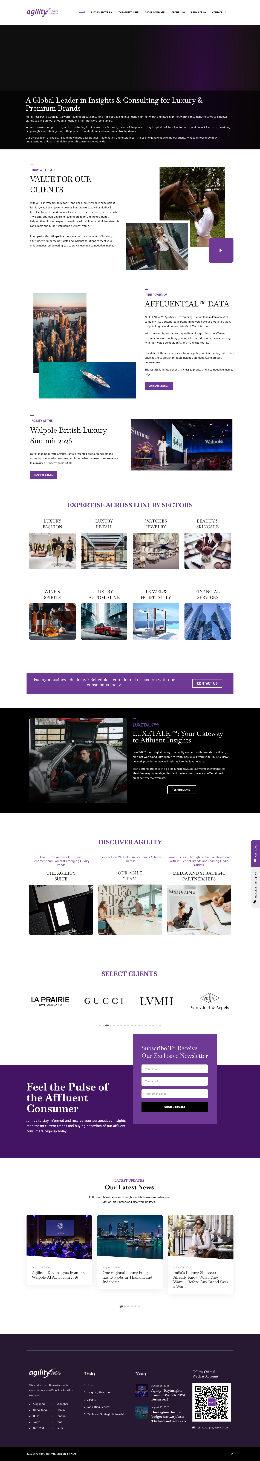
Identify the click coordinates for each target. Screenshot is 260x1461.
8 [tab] (125, 1025)
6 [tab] (118, 1025)
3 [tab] (107, 1025)
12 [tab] (139, 1025)
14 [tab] (146, 1025)
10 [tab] (132, 1025)
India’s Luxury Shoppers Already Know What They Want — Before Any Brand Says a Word (200, 1279)
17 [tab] (156, 1025)
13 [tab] (142, 1025)
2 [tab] (103, 1025)
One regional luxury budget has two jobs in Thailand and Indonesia (127, 1277)
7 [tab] (121, 1025)
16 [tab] (153, 1025)
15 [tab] (149, 1025)
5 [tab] (114, 1025)
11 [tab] (135, 1025)
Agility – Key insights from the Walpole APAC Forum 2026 (58, 1275)
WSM (73, 1453)
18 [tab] (160, 1025)
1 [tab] (100, 1025)
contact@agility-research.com (213, 1427)
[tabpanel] (50, 1001)
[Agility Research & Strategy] (42, 12)
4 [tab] (110, 1025)
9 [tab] (128, 1025)
